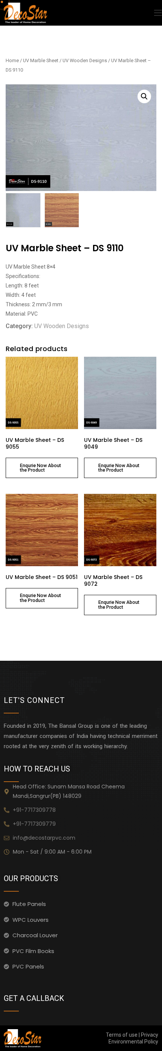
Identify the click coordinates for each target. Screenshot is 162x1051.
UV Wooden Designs (85, 60)
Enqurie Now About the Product (40, 468)
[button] (144, 96)
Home (12, 60)
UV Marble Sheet (40, 60)
